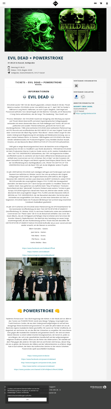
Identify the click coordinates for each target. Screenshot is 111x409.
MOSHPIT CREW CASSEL (83, 106)
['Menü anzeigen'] (4, 3)
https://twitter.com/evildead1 (38, 252)
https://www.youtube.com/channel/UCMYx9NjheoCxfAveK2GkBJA (38, 369)
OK (27, 399)
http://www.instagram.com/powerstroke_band (38, 362)
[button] (95, 3)
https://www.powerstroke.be (38, 356)
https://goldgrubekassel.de (86, 113)
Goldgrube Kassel (55, 3)
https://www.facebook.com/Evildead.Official (38, 248)
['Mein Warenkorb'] (101, 3)
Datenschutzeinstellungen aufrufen (19, 395)
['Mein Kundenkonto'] (107, 3)
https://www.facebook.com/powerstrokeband (38, 359)
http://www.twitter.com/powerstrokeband (38, 366)
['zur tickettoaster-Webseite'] (98, 387)
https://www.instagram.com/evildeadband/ (38, 255)
